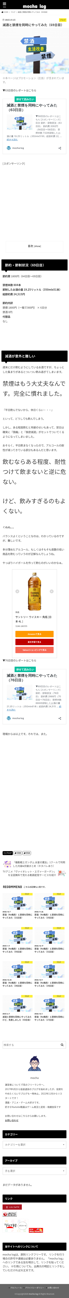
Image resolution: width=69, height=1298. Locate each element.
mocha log (34, 5)
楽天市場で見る (34, 642)
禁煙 (19, 853)
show (37, 246)
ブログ (9, 853)
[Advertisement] (34, 201)
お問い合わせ (11, 1120)
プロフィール (16, 1287)
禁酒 (28, 853)
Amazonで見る (34, 634)
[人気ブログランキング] (10, 1217)
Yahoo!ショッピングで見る (35, 650)
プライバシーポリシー (34, 1287)
